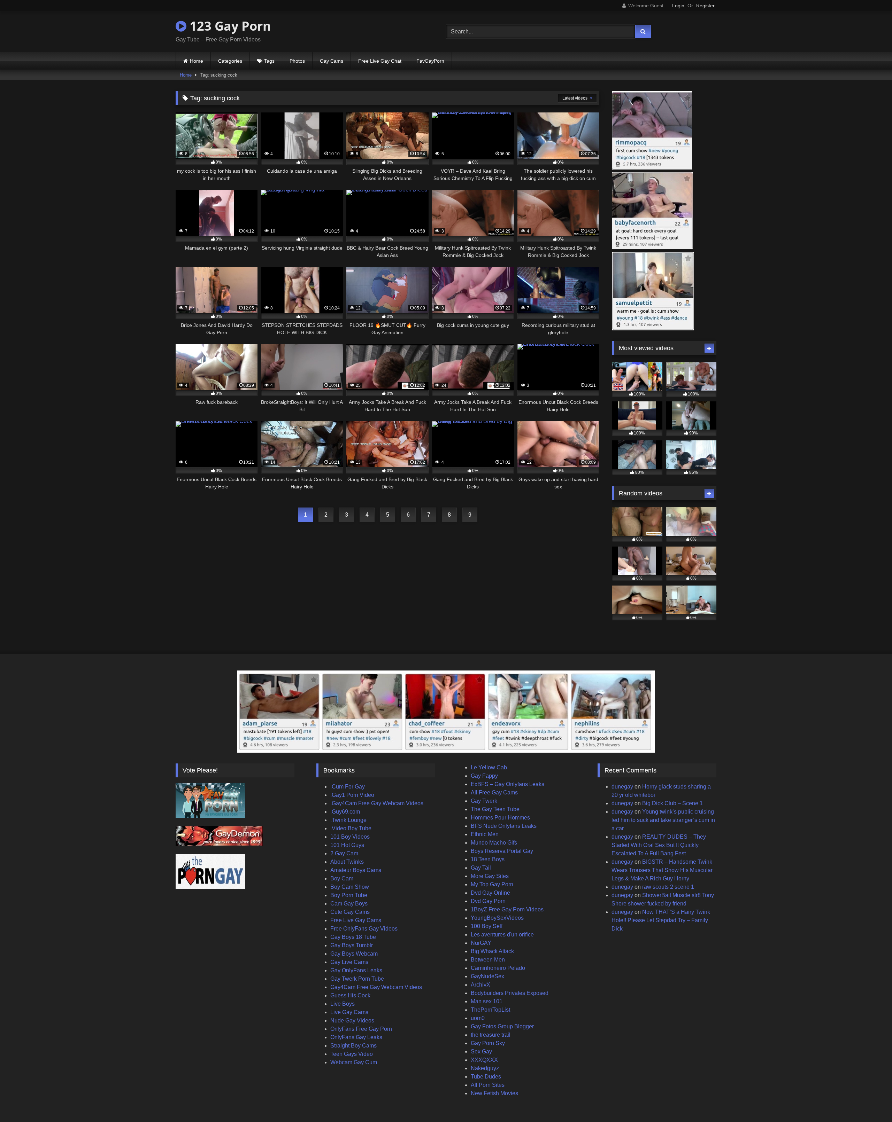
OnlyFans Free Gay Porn (361, 1029)
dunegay (622, 787)
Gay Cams (331, 61)
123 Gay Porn (228, 25)
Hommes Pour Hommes (500, 818)
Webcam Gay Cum (353, 1062)
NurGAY (481, 943)
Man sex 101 (486, 1001)
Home (196, 61)
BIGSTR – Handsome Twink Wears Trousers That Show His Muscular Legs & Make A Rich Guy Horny (662, 870)
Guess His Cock (350, 995)
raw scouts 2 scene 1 (668, 887)
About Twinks (347, 862)
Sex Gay (481, 1051)
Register (705, 5)
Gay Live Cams (349, 962)
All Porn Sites (488, 1085)
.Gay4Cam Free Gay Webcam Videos (376, 803)
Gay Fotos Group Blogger (502, 1026)
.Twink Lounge (348, 820)
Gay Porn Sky (488, 1043)
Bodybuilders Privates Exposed (509, 993)
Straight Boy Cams (353, 1046)
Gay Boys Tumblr (351, 945)
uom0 (478, 1018)
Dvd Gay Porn (488, 901)
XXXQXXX (484, 1060)
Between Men (488, 960)
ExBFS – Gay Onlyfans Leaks (507, 784)
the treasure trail (490, 1035)
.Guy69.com (345, 812)
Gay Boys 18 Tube (353, 937)
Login (678, 5)
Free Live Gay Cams (355, 920)
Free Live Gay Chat (379, 61)
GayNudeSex (487, 976)
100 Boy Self (486, 926)
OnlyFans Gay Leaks (356, 1037)
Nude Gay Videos (352, 1020)
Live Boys (342, 1004)
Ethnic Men (485, 834)
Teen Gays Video (351, 1054)
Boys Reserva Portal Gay (502, 851)
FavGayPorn (430, 61)
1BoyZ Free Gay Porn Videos (507, 909)
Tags (269, 61)
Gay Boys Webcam (354, 954)
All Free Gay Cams (494, 792)
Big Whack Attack (492, 951)
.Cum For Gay (347, 787)
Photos (297, 61)
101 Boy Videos (350, 837)
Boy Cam (341, 878)
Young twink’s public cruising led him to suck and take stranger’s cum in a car (663, 820)
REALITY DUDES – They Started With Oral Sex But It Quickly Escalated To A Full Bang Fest (659, 845)
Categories (230, 61)
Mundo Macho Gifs (494, 843)
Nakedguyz (485, 1068)
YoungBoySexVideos (497, 918)
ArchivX (480, 985)
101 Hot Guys (347, 845)
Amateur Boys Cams (355, 870)
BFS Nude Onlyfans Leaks (504, 826)
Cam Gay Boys (349, 904)
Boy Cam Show (349, 887)
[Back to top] (870, 1101)
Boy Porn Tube (348, 895)
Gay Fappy (484, 776)
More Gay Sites (490, 876)
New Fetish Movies (494, 1093)
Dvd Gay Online (490, 893)
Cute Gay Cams (350, 912)
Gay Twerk (484, 801)
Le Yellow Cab (489, 767)
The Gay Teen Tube (495, 809)
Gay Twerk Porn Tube (357, 979)
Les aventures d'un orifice (502, 934)
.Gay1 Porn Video (352, 795)
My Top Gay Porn (492, 884)
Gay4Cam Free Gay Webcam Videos (376, 987)
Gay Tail (481, 868)
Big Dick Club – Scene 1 (672, 803)
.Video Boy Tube (350, 828)
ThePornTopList (490, 1010)
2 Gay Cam (344, 853)
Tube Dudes (486, 1077)
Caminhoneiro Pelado (498, 968)
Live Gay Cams (349, 1012)
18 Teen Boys (488, 859)
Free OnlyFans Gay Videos (364, 929)
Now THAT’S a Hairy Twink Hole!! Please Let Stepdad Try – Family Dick (661, 920)
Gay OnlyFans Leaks (356, 970)
